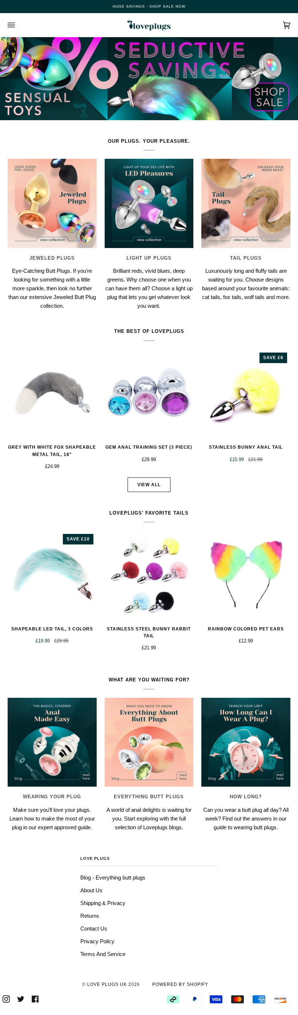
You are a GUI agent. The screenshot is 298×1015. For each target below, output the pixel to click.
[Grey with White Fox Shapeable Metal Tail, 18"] (52, 393)
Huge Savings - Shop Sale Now (149, 6)
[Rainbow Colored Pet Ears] (245, 575)
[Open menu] (18, 25)
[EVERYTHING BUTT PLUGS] (149, 742)
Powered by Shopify (180, 984)
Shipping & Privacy (102, 903)
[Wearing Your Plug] (52, 742)
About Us (91, 890)
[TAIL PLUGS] (245, 203)
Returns (89, 916)
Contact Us (93, 928)
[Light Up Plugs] (149, 203)
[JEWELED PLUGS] (52, 203)
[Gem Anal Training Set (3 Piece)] (149, 393)
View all (149, 484)
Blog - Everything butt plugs (112, 877)
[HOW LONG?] (245, 742)
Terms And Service (102, 954)
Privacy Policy (97, 941)
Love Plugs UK (107, 984)
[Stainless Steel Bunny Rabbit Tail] (149, 575)
